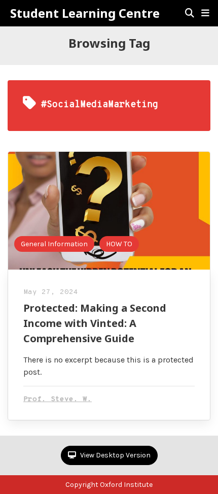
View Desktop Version (115, 455)
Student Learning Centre (85, 13)
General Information (54, 244)
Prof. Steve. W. (57, 399)
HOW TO (119, 244)
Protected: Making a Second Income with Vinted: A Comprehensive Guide (94, 323)
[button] (205, 13)
